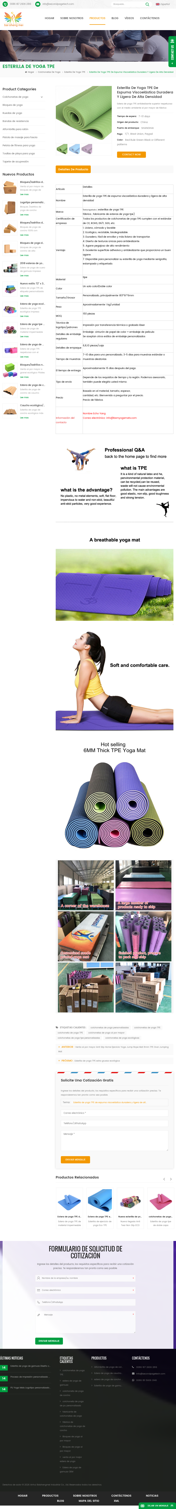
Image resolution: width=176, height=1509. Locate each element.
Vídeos (129, 18)
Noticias (152, 1496)
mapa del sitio (89, 1501)
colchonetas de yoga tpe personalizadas (79, 1038)
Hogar (49, 18)
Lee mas (24, 194)
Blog (115, 18)
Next (170, 1177)
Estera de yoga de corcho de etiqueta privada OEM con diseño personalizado (32, 385)
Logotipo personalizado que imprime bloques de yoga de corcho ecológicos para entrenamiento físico (32, 202)
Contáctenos (150, 18)
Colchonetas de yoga (49, 72)
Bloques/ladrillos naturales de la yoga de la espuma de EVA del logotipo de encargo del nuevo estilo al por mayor (32, 365)
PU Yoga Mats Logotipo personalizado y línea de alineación (30, 1388)
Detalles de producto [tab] (73, 169)
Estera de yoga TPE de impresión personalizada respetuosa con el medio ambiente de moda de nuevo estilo (69, 1216)
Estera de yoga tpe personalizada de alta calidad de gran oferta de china (32, 324)
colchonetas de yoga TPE (147, 1027)
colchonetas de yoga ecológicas (122, 1038)
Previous (163, 1177)
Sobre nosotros (71, 18)
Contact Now (131, 155)
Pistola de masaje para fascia (20, 137)
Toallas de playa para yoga (19, 154)
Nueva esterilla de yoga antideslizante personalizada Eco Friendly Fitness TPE (130, 1216)
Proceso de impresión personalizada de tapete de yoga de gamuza (30, 1377)
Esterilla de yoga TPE (75, 72)
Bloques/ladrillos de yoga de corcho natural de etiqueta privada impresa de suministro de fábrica (32, 223)
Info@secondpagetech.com (58, 4)
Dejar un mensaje (158, 1505)
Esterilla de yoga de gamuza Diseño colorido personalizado (30, 1366)
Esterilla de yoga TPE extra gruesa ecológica (97, 1061)
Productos (97, 18)
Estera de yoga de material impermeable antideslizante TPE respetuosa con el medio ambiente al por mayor (32, 344)
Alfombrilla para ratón (15, 129)
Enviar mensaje (75, 1160)
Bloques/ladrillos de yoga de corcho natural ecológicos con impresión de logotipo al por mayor (32, 182)
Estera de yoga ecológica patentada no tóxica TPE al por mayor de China (32, 304)
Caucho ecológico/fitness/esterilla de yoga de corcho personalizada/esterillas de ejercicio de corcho (32, 405)
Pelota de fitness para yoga (19, 145)
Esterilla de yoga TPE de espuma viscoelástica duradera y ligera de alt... (110, 1102)
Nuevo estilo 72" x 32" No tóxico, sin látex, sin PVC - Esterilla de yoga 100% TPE (32, 284)
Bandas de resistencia (16, 121)
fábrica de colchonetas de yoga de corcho (72, 1426)
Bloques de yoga (13, 105)
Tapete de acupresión (16, 162)
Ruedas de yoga (12, 113)
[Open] (172, 51)
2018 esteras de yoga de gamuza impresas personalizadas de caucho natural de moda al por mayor (32, 263)
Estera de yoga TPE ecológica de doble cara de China (100, 1216)
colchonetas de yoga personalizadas (110, 1027)
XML (116, 1501)
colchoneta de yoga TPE (70, 1033)
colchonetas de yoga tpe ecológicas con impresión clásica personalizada (160, 1216)
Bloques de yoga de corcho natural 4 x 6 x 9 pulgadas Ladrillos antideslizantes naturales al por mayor (32, 243)
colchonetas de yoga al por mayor (106, 1033)
